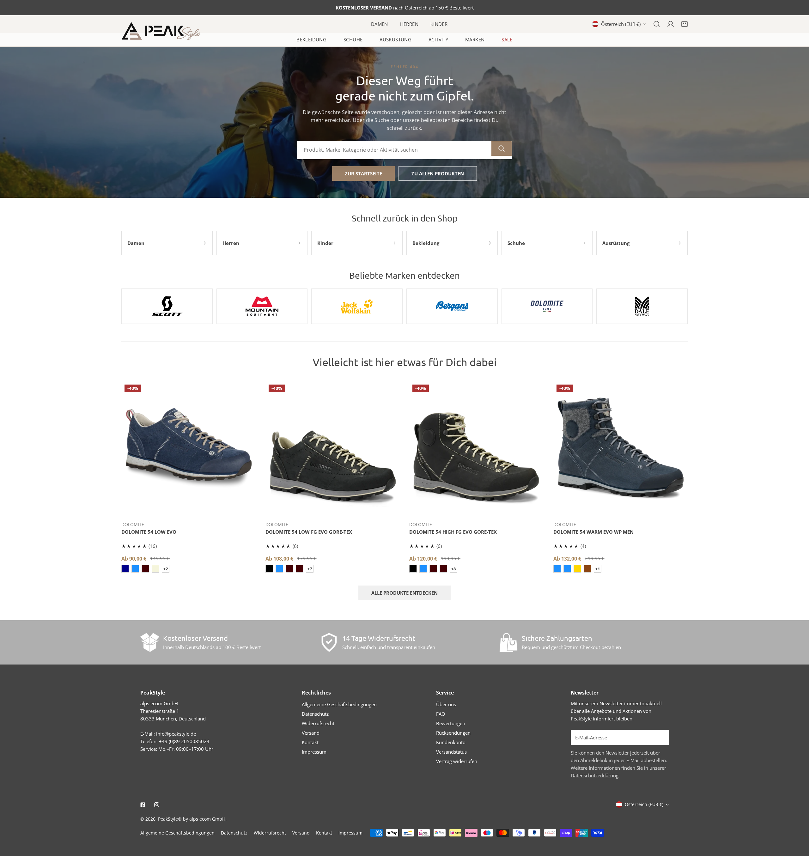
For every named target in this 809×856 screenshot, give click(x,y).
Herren (409, 24)
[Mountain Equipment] (262, 306)
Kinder (438, 24)
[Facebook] (143, 805)
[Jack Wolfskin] (357, 306)
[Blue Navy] (567, 569)
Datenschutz (315, 714)
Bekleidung (311, 39)
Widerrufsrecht (318, 723)
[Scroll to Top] (797, 822)
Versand (310, 733)
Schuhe (353, 39)
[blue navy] (279, 569)
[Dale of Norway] (642, 306)
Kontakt (310, 742)
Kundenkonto (450, 742)
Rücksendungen (453, 733)
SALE (507, 39)
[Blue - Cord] (135, 569)
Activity (438, 39)
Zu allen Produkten (437, 173)
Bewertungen (450, 723)
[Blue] (125, 569)
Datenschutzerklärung (594, 775)
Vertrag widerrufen (456, 761)
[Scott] (167, 306)
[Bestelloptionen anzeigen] (188, 506)
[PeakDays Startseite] (160, 31)
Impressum (314, 752)
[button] (684, 24)
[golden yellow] (577, 569)
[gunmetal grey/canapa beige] (155, 569)
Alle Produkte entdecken (404, 593)
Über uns (446, 704)
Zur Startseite (363, 173)
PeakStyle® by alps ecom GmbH (191, 819)
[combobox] (394, 150)
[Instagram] (157, 805)
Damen (379, 24)
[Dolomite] (547, 306)
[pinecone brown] (587, 569)
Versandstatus (451, 752)
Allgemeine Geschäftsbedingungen (339, 704)
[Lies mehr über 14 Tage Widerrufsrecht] (328, 642)
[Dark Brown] (299, 569)
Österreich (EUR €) (621, 24)
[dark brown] (145, 569)
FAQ (440, 714)
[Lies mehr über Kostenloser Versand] (149, 642)
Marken (474, 39)
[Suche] (657, 24)
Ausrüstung (395, 39)
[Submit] (660, 737)
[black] (269, 569)
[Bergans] (452, 306)
